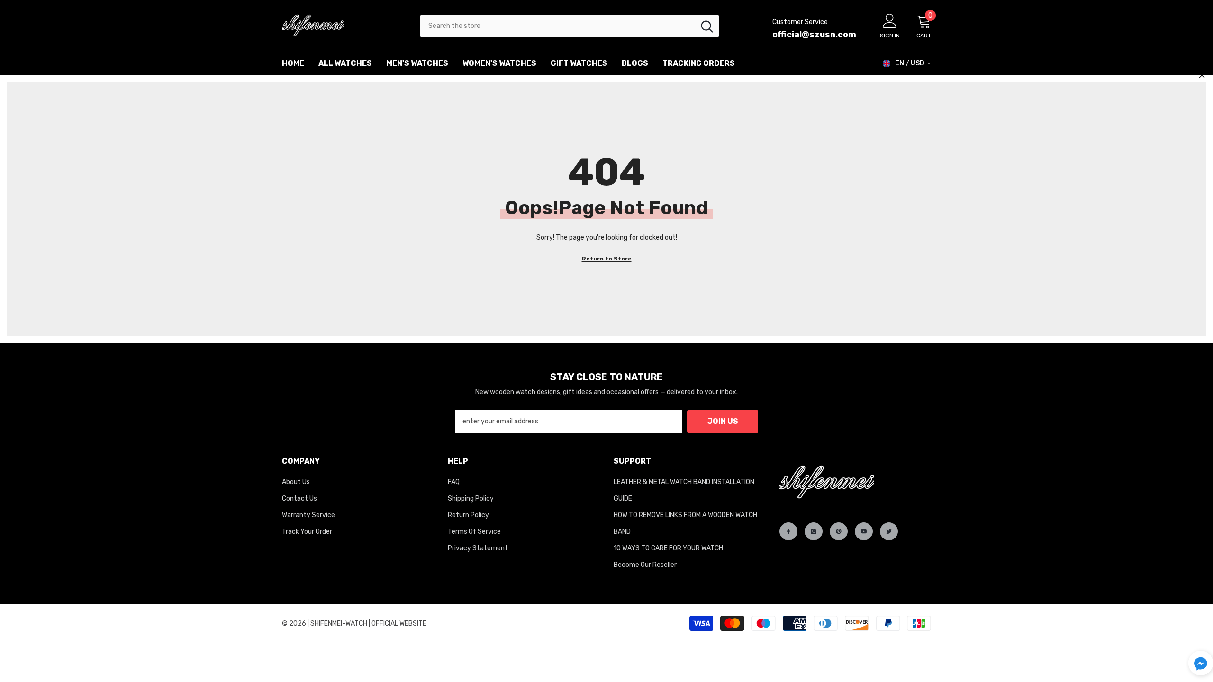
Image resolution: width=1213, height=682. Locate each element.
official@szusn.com (814, 34)
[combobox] (557, 26)
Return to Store (607, 258)
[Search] (569, 26)
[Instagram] (814, 531)
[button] (1200, 663)
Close (1202, 76)
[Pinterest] (839, 531)
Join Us (722, 421)
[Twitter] (889, 531)
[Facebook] (788, 531)
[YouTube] (864, 531)
